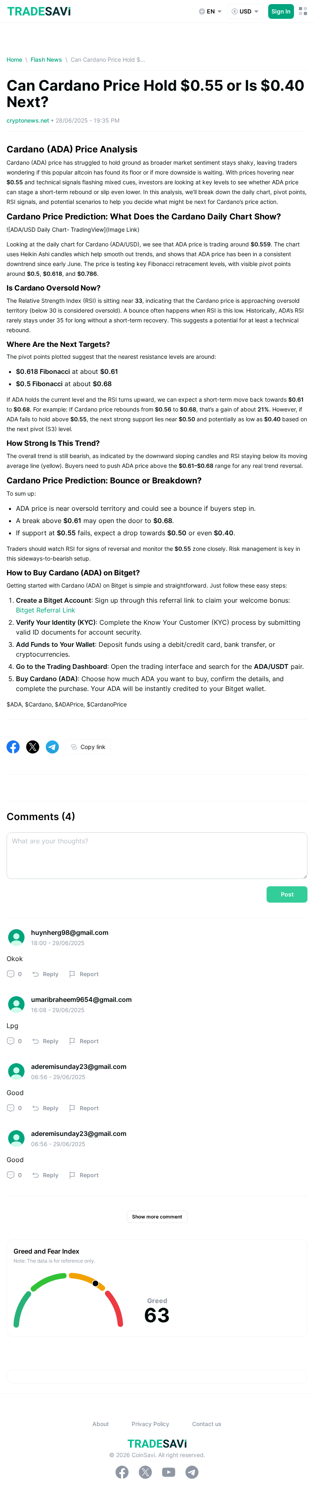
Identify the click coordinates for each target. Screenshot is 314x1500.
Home (14, 59)
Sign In (281, 11)
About (100, 1423)
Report (89, 973)
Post (287, 894)
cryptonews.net (29, 120)
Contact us (207, 1423)
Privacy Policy (150, 1423)
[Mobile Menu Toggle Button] (303, 11)
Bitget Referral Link (45, 610)
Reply (50, 973)
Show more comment (157, 1217)
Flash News (46, 59)
